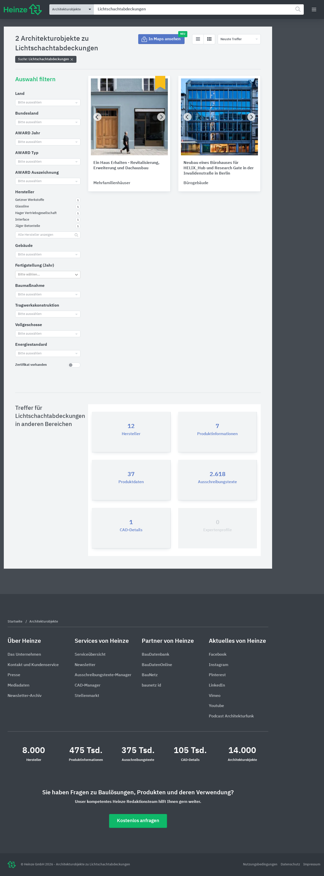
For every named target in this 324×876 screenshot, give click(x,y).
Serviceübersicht (90, 655)
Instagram (218, 665)
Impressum (311, 864)
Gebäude (24, 246)
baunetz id (151, 685)
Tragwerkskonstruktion (37, 306)
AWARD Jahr (27, 133)
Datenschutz (291, 864)
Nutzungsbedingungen (260, 864)
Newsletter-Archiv (25, 696)
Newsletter (85, 665)
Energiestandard (31, 345)
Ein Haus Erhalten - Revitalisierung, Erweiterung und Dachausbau (126, 165)
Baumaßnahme (30, 286)
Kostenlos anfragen (138, 820)
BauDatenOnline (157, 665)
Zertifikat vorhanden (31, 365)
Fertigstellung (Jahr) (34, 266)
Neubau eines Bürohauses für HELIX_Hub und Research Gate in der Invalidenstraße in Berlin (219, 168)
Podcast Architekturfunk (231, 716)
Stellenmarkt (87, 696)
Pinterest (217, 675)
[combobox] (199, 9)
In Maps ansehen (167, 37)
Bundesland (26, 114)
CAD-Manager (87, 685)
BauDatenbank (155, 655)
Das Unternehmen (24, 655)
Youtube (216, 706)
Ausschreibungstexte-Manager (103, 675)
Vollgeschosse (28, 325)
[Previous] (97, 117)
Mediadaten (18, 685)
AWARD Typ (26, 153)
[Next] (161, 117)
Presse (14, 675)
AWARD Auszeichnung (37, 173)
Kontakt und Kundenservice (33, 665)
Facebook (218, 655)
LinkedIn (217, 685)
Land (20, 94)
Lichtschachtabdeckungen (44, 59)
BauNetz (150, 675)
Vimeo (214, 696)
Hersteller (24, 192)
